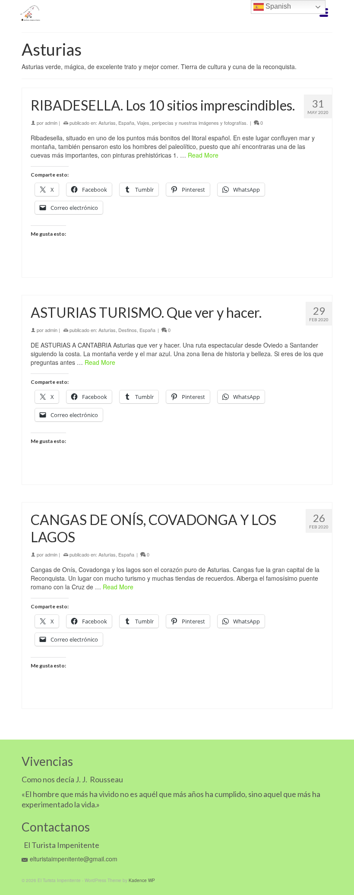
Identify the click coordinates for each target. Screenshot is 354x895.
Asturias (107, 122)
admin (51, 122)
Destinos (127, 329)
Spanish (277, 6)
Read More (203, 155)
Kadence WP (142, 880)
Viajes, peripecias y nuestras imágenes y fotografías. (192, 122)
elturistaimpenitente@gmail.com (73, 858)
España (126, 122)
